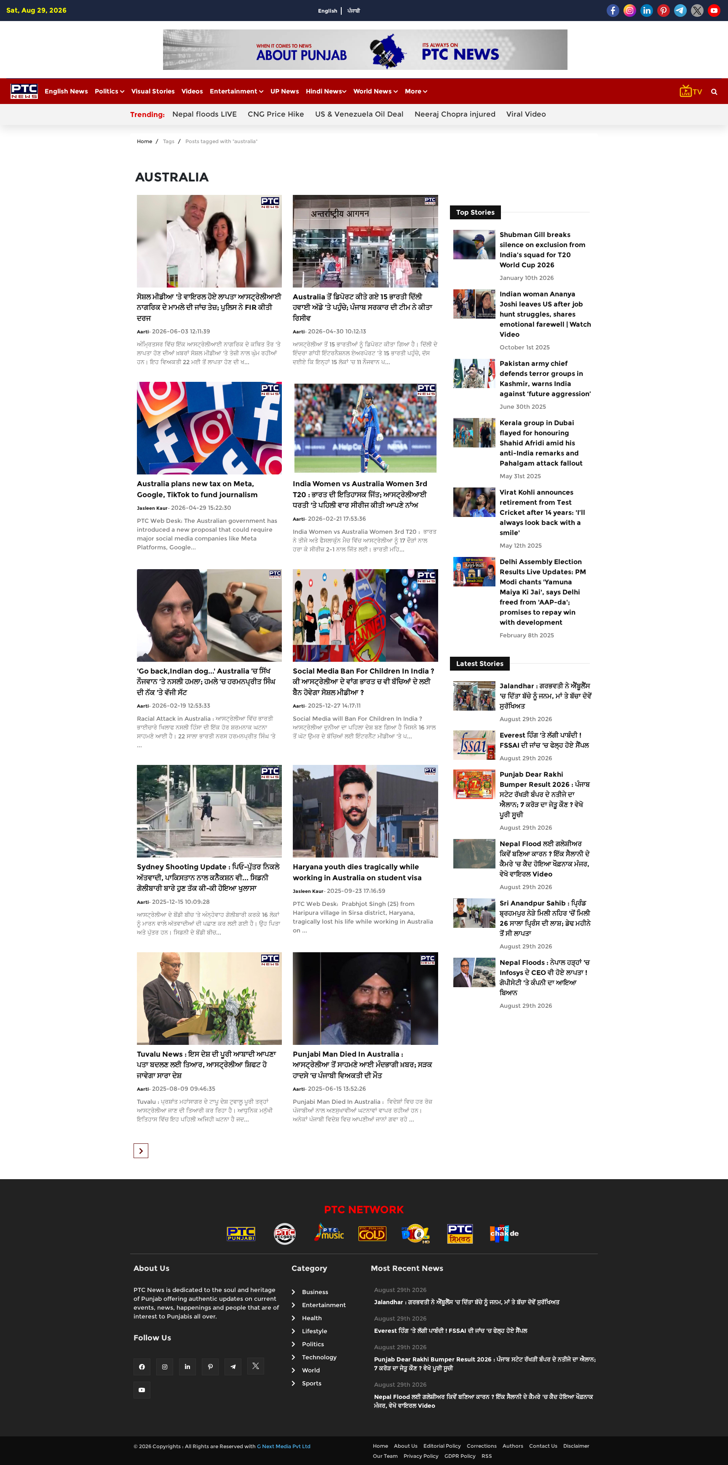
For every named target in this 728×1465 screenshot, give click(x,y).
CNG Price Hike (276, 114)
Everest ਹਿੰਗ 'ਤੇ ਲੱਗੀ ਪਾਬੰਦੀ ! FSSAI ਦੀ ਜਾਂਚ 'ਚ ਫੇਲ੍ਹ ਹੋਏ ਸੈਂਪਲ (544, 740)
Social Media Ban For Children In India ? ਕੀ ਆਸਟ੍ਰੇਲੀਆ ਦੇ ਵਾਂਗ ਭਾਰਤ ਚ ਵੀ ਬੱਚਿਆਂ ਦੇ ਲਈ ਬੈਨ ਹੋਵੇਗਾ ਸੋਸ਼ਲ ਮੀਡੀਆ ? (363, 682)
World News (373, 91)
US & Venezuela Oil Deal (359, 114)
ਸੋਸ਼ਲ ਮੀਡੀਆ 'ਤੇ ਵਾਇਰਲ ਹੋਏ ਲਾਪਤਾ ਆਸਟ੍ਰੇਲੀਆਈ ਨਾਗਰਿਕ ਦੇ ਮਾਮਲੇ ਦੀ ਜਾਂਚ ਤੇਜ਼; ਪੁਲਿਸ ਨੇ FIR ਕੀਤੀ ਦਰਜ (209, 307)
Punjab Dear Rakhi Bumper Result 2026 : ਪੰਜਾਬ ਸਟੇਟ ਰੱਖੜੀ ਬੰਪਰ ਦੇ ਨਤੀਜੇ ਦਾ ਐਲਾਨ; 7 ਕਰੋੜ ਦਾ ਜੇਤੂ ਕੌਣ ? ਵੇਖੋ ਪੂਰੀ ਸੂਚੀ (545, 794)
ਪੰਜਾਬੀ (354, 11)
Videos (192, 91)
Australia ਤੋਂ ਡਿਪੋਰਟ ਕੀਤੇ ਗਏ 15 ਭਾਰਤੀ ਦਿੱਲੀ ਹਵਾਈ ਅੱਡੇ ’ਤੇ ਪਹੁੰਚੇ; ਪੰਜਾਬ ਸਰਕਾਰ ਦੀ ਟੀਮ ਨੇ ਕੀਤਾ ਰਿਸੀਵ (362, 307)
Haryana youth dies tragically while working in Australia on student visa (357, 872)
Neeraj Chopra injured (455, 114)
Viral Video (526, 114)
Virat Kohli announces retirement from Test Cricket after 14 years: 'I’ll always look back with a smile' (542, 512)
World (311, 1370)
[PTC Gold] (372, 1233)
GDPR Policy (460, 1456)
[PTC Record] (285, 1233)
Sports (311, 1383)
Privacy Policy (421, 1456)
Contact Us (543, 1446)
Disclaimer (576, 1446)
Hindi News (324, 91)
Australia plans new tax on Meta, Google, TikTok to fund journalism (197, 489)
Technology (319, 1357)
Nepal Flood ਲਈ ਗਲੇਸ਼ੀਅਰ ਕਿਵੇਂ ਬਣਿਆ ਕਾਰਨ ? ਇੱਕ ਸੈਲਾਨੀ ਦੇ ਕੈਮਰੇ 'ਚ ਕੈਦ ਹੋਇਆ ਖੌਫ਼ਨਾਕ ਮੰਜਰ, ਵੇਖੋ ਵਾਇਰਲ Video (545, 859)
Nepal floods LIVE (204, 114)
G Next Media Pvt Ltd (283, 1446)
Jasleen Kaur (152, 508)
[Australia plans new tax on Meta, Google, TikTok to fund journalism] (209, 428)
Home (144, 141)
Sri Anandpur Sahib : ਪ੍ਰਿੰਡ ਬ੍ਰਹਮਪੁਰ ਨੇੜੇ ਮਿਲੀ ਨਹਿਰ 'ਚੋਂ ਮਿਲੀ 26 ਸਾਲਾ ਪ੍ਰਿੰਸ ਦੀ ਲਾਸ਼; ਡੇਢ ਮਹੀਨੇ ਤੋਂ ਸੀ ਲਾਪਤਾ (545, 918)
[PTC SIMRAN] (460, 1233)
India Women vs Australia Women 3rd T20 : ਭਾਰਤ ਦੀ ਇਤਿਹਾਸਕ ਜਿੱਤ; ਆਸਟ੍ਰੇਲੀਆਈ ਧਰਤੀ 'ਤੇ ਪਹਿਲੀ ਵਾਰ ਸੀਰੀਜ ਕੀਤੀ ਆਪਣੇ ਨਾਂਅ (360, 494)
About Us (406, 1446)
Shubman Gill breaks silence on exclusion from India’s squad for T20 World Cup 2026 (543, 250)
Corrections (482, 1446)
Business (315, 1292)
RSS (487, 1456)
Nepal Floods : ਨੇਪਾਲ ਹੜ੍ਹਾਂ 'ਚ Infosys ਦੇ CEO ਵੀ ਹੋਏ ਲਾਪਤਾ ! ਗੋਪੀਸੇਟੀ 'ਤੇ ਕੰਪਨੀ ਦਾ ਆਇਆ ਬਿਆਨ (545, 978)
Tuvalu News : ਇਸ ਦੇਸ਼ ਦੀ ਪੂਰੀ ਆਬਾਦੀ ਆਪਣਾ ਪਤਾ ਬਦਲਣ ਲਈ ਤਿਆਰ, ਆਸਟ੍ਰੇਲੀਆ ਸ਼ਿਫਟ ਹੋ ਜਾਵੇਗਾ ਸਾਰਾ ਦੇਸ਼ (206, 1065)
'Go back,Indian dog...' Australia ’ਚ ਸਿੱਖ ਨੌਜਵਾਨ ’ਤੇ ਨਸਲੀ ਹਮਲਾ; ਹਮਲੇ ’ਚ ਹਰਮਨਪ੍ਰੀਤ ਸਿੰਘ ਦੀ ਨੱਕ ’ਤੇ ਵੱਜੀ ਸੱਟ (206, 682)
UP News (284, 91)
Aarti (143, 332)
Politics (107, 91)
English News (66, 91)
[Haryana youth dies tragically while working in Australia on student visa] (365, 811)
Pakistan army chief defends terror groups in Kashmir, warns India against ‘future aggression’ (545, 379)
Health (312, 1318)
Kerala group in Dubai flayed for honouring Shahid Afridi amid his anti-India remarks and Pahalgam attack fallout (541, 443)
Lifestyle (314, 1331)
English (327, 11)
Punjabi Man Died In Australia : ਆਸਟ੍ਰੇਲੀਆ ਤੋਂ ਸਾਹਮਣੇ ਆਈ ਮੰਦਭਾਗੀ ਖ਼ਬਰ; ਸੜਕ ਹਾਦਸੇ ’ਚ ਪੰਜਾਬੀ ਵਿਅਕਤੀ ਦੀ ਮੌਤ (362, 1065)
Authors (513, 1446)
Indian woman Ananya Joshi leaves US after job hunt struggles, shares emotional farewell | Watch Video (545, 314)
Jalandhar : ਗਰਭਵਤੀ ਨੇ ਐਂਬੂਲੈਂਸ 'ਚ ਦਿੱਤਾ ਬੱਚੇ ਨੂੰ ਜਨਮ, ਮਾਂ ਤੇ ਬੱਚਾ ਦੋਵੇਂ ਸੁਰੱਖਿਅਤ (546, 696)
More (414, 91)
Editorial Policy (442, 1446)
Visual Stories (153, 91)
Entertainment (234, 91)
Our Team (385, 1456)
